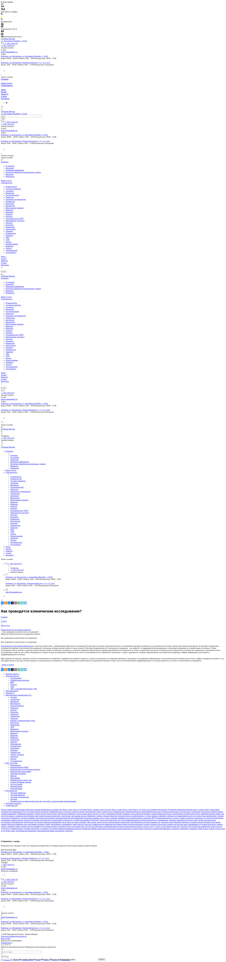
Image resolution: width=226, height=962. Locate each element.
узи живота (44, 829)
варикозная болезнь (185, 810)
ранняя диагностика (158, 824)
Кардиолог (10, 204)
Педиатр (13, 799)
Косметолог (10, 206)
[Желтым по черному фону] (1, 17)
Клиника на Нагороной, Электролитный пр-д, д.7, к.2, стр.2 (25, 858)
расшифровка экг (195, 824)
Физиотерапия (16, 786)
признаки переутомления (171, 822)
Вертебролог (15, 704)
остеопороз (35, 820)
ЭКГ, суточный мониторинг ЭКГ (23, 689)
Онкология (14, 740)
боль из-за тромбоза (149, 810)
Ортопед (9, 216)
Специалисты (7, 85)
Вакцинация (15, 765)
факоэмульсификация (67, 829)
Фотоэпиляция (16, 789)
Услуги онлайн (16, 784)
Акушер (13, 697)
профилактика (98, 824)
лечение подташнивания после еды (181, 816)
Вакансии (10, 174)
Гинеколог (14, 714)
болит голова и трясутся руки (99, 810)
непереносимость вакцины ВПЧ (142, 818)
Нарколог (9, 210)
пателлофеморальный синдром (133, 820)
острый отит (68, 820)
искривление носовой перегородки (186, 814)
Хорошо (101, 959)
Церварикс (184, 829)
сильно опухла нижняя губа (32, 827)
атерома (37, 810)
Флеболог (9, 246)
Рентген (13, 684)
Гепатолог (14, 712)
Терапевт (9, 231)
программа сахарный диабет (39, 824)
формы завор (97, 829)
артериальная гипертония (23, 810)
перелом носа (152, 820)
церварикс (193, 829)
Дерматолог (10, 202)
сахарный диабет (13, 827)
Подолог (9, 223)
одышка (182, 818)
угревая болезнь (16, 829)
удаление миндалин (31, 829)
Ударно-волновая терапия (20, 782)
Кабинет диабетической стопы (22, 721)
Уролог (8, 242)
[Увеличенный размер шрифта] (3, 10)
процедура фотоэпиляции (132, 824)
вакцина (173, 810)
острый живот (57, 820)
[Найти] (3, 119)
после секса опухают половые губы (76, 822)
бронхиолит (163, 810)
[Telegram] (25, 603)
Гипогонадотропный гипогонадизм (176, 812)
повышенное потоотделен (187, 820)
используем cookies (67, 959)
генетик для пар (78, 812)
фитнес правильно (83, 829)
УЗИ (7, 240)
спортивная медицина (133, 827)
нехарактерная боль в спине (167, 818)
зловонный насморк (142, 814)
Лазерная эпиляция (18, 774)
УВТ (7, 238)
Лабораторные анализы (19, 680)
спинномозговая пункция (113, 827)
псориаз (147, 824)
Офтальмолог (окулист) (15, 221)
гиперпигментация (132, 812)
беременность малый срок (51, 810)
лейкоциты (91, 816)
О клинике (10, 166)
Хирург (9, 248)
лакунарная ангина (78, 816)
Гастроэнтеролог (12, 195)
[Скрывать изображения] (2, 27)
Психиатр (10, 225)
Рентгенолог (11, 229)
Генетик (13, 710)
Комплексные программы (20, 772)
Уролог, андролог (17, 755)
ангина (4, 810)
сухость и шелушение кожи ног (167, 827)
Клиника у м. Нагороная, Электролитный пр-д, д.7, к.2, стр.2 (25, 63)
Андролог (10, 191)
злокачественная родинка (161, 814)
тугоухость (5, 829)
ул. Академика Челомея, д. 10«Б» (14, 41)
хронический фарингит (161, 829)
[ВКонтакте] (6, 103)
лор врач (24, 818)
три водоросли (194, 827)
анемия (10, 810)
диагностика (51, 814)
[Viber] (15, 603)
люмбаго (31, 818)
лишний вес (15, 818)
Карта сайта (5, 938)
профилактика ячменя (113, 824)
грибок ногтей (40, 814)
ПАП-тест (95, 820)
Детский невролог (17, 795)
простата (80, 824)
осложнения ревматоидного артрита (15, 820)
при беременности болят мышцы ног (145, 822)
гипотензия (195, 812)
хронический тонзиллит (142, 829)
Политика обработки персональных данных (23, 172)
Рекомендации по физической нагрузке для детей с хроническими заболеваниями (43, 801)
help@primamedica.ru (9, 52)
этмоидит (69, 831)
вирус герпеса (198, 810)
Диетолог (14, 718)
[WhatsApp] (18, 603)
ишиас (218, 814)
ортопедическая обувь (214, 818)
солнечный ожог (78, 827)
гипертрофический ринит (151, 812)
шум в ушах (10, 831)
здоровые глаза (128, 814)
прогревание (56, 824)
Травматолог (11, 233)
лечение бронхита (110, 816)
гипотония (205, 812)
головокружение (216, 812)
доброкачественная (113, 814)
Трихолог (9, 236)
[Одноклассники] (5, 603)
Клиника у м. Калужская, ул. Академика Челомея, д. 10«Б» (24, 56)
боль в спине (117, 810)
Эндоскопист (11, 253)
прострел (88, 824)
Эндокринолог (12, 250)
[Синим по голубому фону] (1, 20)
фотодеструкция (108, 829)
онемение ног (199, 818)
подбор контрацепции (207, 820)
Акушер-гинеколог (13, 189)
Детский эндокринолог (19, 797)
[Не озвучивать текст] (2, 35)
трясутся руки (216, 827)
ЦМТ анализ (203, 829)
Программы (15, 778)
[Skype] (22, 603)
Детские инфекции (18, 793)
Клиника (4, 79)
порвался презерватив (52, 822)
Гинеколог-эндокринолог (16, 199)
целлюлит (176, 829)
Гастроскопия (15, 678)
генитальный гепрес (93, 812)
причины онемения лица (17, 824)
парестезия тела (114, 820)
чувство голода (215, 829)
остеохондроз (45, 820)
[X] (12, 603)
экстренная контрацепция (26, 831)
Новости (4, 94)
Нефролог (14, 738)
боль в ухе (137, 810)
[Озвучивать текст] (2, 32)
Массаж (13, 776)
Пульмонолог (15, 746)
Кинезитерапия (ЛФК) (19, 767)
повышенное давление (167, 820)
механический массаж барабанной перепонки (74, 818)
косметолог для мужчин (61, 816)
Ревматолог (10, 227)
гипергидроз (107, 812)
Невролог (9, 212)
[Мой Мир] (9, 603)
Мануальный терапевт (15, 208)
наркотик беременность (119, 818)
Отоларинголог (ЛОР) (15, 219)
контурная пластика (43, 816)
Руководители (11, 187)
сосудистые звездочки (94, 827)
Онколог (9, 214)
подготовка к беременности (12, 822)
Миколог (14, 733)
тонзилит (184, 827)
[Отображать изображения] (2, 24)
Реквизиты (10, 177)
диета (103, 814)
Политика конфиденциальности (14, 936)
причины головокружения (192, 822)
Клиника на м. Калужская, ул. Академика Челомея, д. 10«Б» (25, 852)
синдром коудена (50, 827)
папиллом (104, 820)
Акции (3, 92)
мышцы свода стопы (101, 818)
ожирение (190, 818)
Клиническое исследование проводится (17, 646)
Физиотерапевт (12, 244)
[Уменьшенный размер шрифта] (2, 4)
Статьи (4, 96)
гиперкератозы (118, 812)
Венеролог (10, 193)
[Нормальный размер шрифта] (2, 7)
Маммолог (14, 729)
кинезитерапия (28, 816)
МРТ (12, 682)
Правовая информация (15, 170)
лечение (99, 816)
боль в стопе (128, 810)
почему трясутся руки (99, 822)
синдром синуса (64, 827)
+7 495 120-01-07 (11, 43)
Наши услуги (6, 83)
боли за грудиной (80, 810)
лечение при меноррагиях (206, 816)
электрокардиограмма (45, 831)
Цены (3, 90)
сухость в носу (148, 827)
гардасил (67, 812)
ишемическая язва (208, 814)
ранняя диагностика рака (177, 824)
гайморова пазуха (56, 812)
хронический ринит (124, 829)
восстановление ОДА (17, 812)
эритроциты (60, 831)
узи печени (53, 829)
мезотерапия (50, 818)
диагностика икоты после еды (89, 814)
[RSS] (2, 605)
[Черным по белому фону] (1, 14)
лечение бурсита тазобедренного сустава (134, 816)
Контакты (5, 99)
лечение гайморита (159, 816)
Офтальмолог (15, 744)
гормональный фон (8, 814)
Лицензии (10, 168)
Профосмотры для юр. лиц (21, 780)
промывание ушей (69, 824)
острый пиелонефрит (82, 820)
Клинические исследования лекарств (25, 769)
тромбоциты (205, 827)
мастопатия (40, 818)
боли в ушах (68, 810)
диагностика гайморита (66, 814)
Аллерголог (15, 699)
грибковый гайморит (25, 814)
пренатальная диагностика (119, 822)
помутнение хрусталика (33, 822)
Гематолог (10, 197)
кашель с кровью (15, 816)
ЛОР (12, 727)
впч (27, 812)
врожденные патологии (39, 812)
